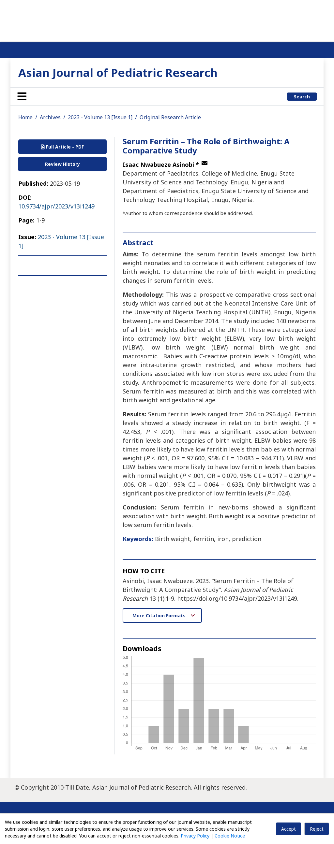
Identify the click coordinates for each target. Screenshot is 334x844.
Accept (288, 829)
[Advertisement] (167, 19)
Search (302, 96)
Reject (317, 829)
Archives (50, 117)
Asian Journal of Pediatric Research (118, 72)
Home (25, 117)
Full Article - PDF (64, 147)
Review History (62, 164)
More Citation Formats (159, 615)
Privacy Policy (195, 836)
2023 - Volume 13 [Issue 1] (100, 117)
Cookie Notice (230, 836)
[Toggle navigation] (22, 96)
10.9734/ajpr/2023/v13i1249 (56, 206)
